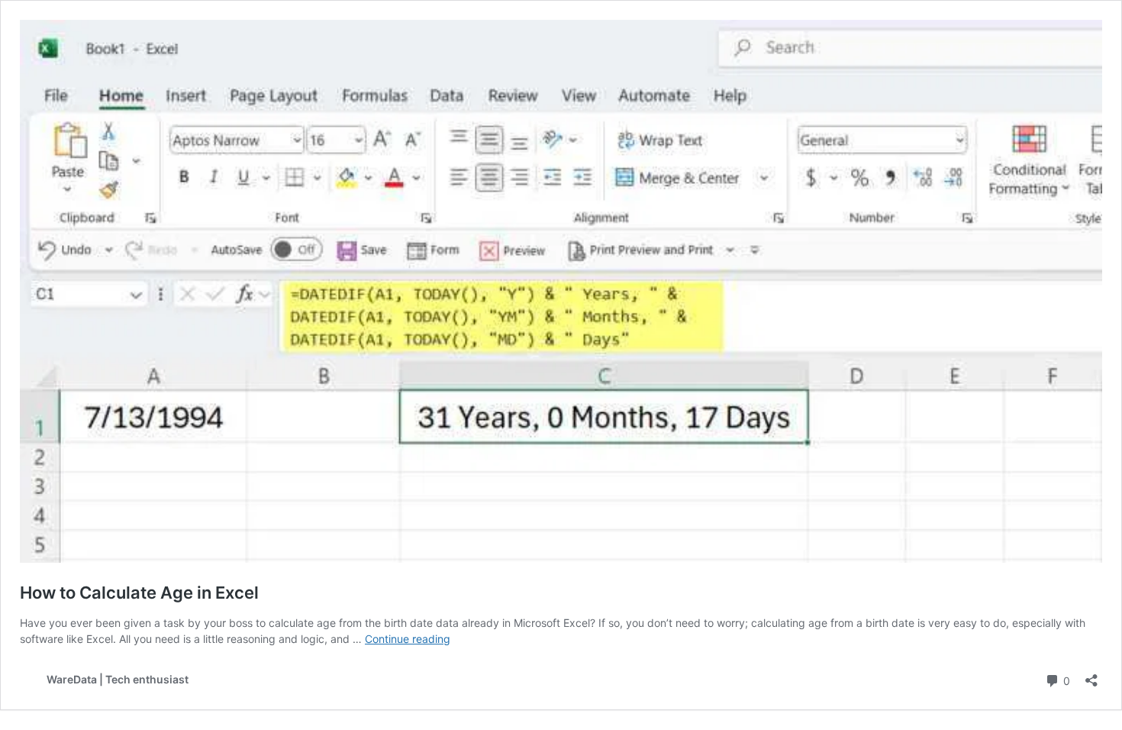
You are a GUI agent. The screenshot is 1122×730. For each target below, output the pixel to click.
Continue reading (407, 638)
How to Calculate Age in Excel (139, 592)
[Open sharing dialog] (1091, 675)
